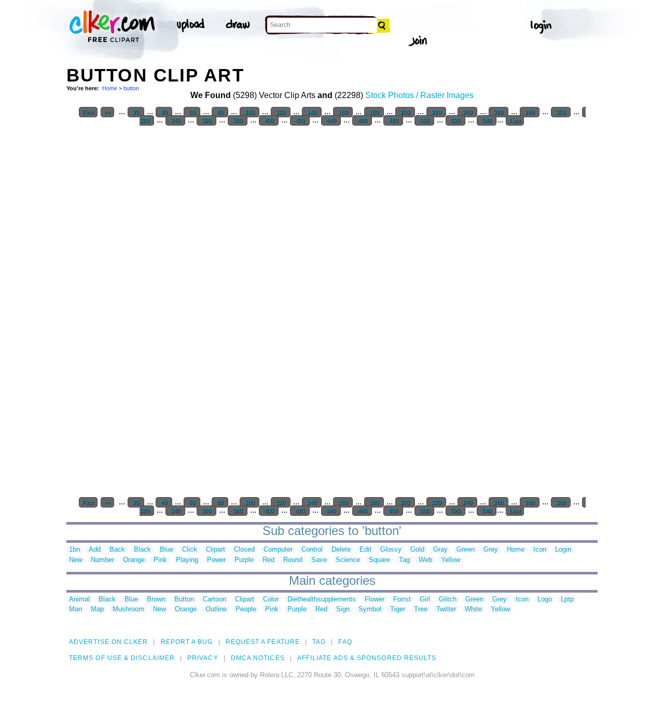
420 (300, 120)
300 (561, 112)
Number (102, 560)
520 (455, 120)
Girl (425, 599)
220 (436, 112)
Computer (278, 549)
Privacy (202, 658)
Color (271, 599)
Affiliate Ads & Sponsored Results (367, 658)
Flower (374, 599)
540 (486, 120)
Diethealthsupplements (321, 599)
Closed (244, 549)
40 (164, 112)
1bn (74, 549)
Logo (544, 599)
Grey (490, 549)
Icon (539, 549)
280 (529, 112)
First (88, 112)
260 (498, 112)
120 (280, 112)
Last (514, 120)
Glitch (448, 599)
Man (75, 609)
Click (189, 549)
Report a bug (187, 642)
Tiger (397, 609)
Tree (420, 609)
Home (109, 88)
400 (268, 120)
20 (136, 112)
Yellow (450, 560)
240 (467, 112)
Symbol (369, 609)
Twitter (446, 609)
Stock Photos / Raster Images (419, 95)
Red (268, 560)
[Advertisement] (144, 287)
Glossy (391, 549)
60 (192, 112)
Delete (341, 549)
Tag (404, 560)
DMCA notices (258, 658)
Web (425, 560)
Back (117, 549)
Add (95, 549)
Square (379, 560)
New (75, 560)
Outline (216, 609)
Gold (417, 549)
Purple (244, 560)
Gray (440, 549)
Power (216, 560)
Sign (343, 609)
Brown (156, 599)
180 (374, 112)
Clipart (215, 549)
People (246, 609)
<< (107, 112)
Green (466, 549)
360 (206, 120)
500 (424, 120)
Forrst (402, 599)
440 (331, 120)
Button (184, 599)
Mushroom (128, 609)
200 (405, 112)
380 (237, 120)
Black (142, 549)
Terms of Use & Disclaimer (122, 658)
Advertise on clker (108, 642)
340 (175, 120)
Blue (166, 549)
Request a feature (263, 642)
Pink (160, 560)
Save (319, 560)
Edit (365, 549)
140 (312, 112)
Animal (79, 599)
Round (292, 560)
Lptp (567, 599)
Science (348, 560)
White (473, 609)
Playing (187, 560)
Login (563, 549)
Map (97, 609)
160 (343, 112)
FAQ (345, 642)
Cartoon (214, 599)
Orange (134, 560)
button (131, 88)
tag (319, 642)
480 (393, 120)
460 (362, 120)
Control (312, 549)
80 (220, 112)
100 (249, 112)
